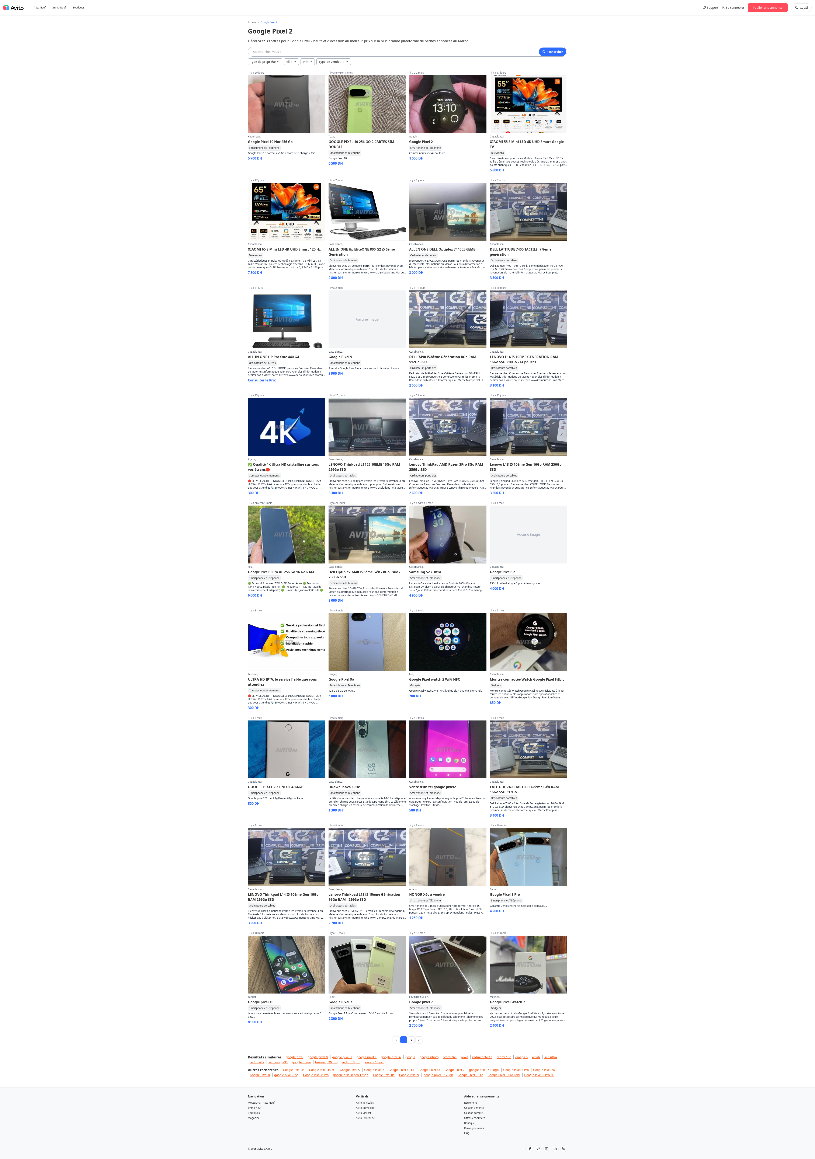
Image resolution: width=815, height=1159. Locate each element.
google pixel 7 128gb (484, 1070)
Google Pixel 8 (260, 1075)
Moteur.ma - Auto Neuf (261, 1102)
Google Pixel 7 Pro (516, 1070)
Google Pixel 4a (294, 1070)
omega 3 (521, 1057)
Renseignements (474, 1128)
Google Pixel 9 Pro (470, 1075)
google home (301, 1062)
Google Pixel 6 (374, 1070)
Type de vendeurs (331, 62)
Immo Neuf (59, 7)
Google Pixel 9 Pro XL (539, 1075)
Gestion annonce (474, 1108)
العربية (804, 8)
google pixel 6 (391, 1057)
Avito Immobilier (365, 1108)
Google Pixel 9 (409, 1075)
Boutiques (78, 7)
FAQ (466, 1133)
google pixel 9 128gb (438, 1075)
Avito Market (363, 1113)
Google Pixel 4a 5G (322, 1070)
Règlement (470, 1102)
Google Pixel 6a (429, 1070)
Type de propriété (263, 62)
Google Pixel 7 (455, 1070)
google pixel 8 (318, 1057)
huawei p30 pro (326, 1062)
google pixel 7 (342, 1057)
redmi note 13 (482, 1057)
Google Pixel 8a (384, 1075)
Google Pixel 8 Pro (316, 1075)
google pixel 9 (367, 1057)
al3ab (536, 1057)
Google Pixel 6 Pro (401, 1070)
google (410, 1057)
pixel (464, 1057)
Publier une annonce (768, 8)
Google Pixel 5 (350, 1070)
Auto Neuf (40, 7)
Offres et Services (474, 1118)
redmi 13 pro (351, 1062)
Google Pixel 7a (544, 1070)
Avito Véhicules (365, 1102)
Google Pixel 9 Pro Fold (504, 1075)
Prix (305, 62)
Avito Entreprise (365, 1118)
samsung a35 (278, 1062)
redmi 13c (504, 1057)
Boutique (469, 1123)
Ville (289, 62)
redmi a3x (257, 1062)
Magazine (254, 1118)
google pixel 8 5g (286, 1075)
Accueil (252, 22)
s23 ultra (550, 1057)
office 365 (450, 1057)
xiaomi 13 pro (374, 1062)
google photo (429, 1057)
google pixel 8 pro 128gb (350, 1075)
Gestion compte (473, 1113)
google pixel (294, 1057)
